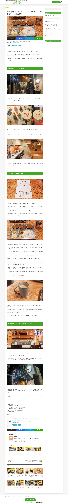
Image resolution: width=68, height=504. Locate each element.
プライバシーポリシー (30, 499)
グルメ (20, 45)
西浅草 (20, 41)
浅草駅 (18, 422)
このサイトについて (40, 499)
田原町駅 (29, 41)
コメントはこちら (56, 2)
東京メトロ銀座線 (24, 41)
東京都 (14, 41)
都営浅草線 (14, 422)
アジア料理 (6, 7)
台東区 (17, 41)
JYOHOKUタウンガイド (32, 502)
